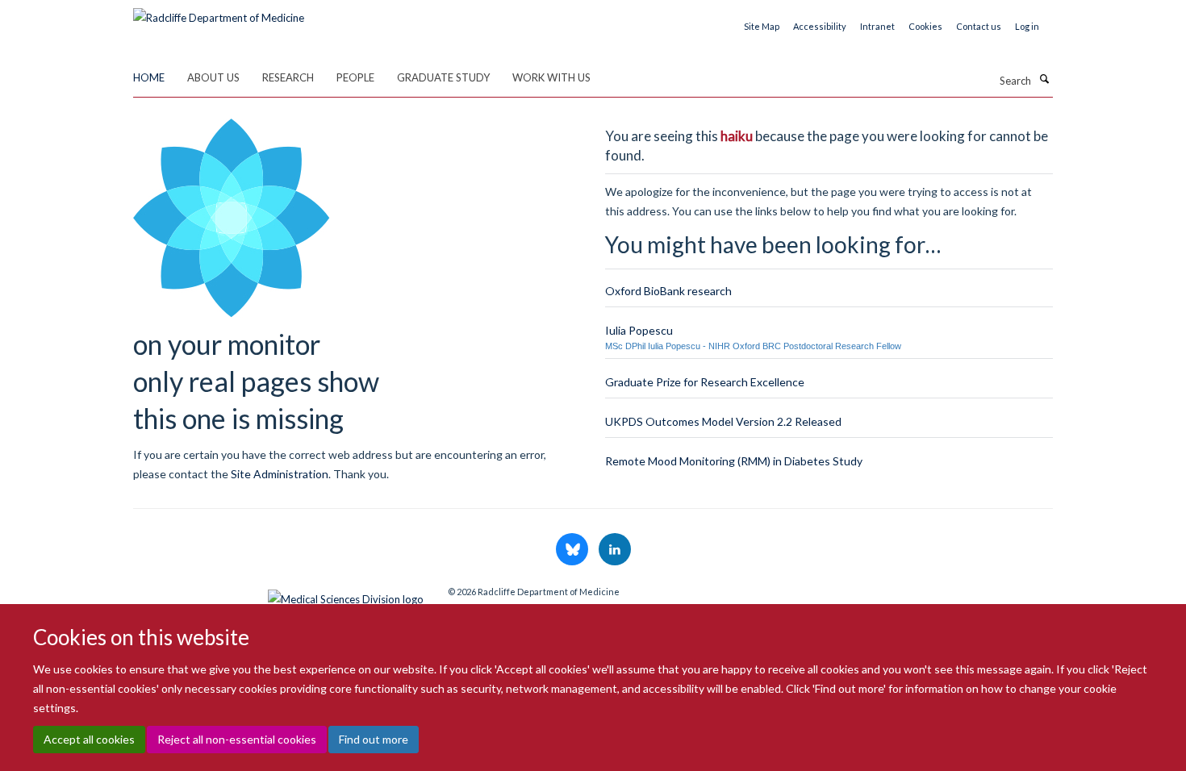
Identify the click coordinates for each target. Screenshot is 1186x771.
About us (213, 77)
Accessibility (819, 26)
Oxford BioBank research (668, 291)
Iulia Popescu (639, 330)
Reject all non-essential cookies (236, 739)
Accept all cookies (89, 739)
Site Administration (279, 474)
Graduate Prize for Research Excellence (704, 382)
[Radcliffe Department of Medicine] (218, 12)
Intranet (877, 26)
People (355, 77)
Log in (1027, 26)
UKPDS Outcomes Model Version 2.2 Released (723, 421)
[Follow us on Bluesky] (573, 550)
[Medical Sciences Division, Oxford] (278, 595)
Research (288, 77)
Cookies (925, 26)
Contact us (978, 26)
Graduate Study (443, 77)
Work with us (551, 77)
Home (149, 77)
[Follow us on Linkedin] (615, 550)
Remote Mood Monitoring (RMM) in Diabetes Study (733, 461)
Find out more (373, 739)
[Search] (1044, 79)
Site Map (761, 26)
